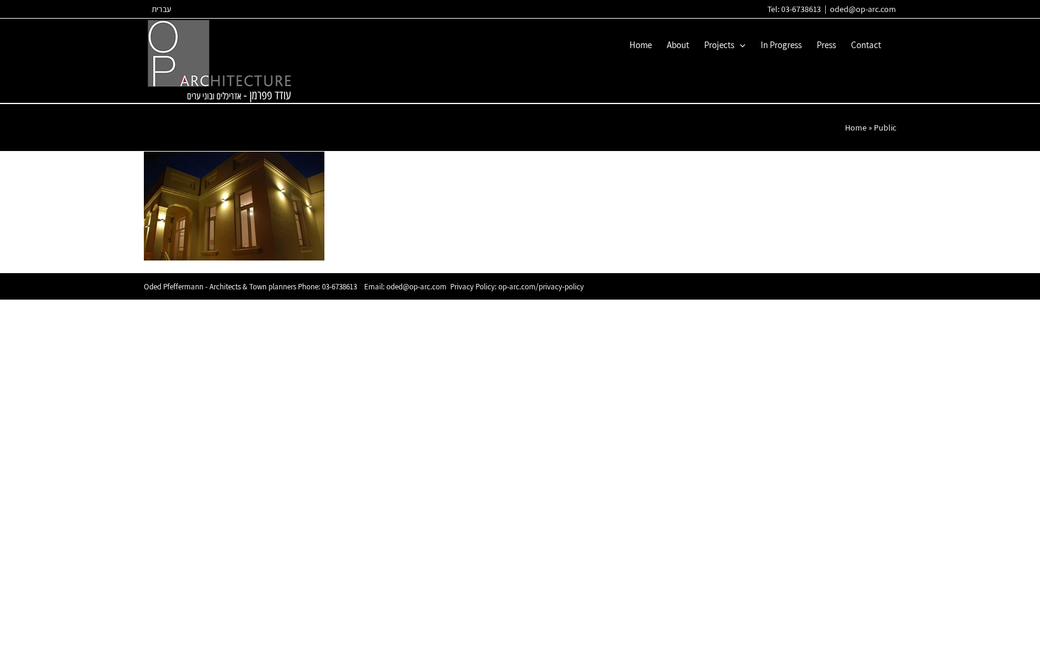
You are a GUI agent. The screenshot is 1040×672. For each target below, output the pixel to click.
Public (885, 127)
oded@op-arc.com (863, 9)
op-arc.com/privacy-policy (541, 287)
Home (856, 127)
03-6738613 (339, 287)
